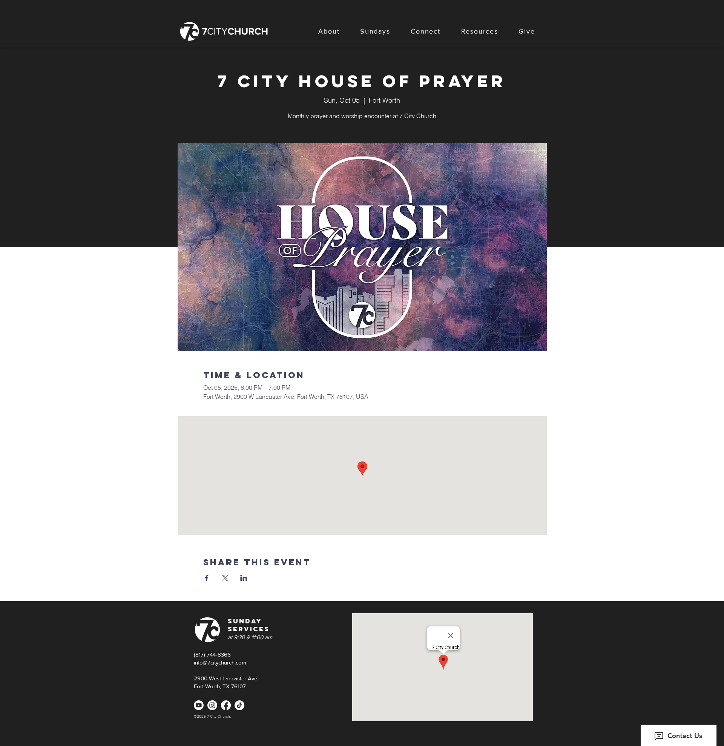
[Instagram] (212, 705)
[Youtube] (199, 705)
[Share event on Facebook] (206, 578)
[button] (329, 31)
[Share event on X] (225, 578)
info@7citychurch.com (220, 662)
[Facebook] (226, 705)
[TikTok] (239, 705)
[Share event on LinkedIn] (243, 578)
